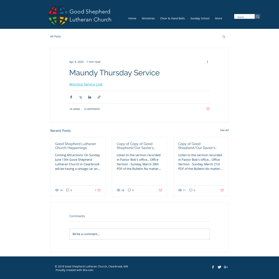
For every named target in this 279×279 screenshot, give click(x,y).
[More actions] (207, 61)
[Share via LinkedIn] (89, 97)
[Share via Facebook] (71, 97)
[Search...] (257, 16)
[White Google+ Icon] (226, 267)
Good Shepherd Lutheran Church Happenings (75, 146)
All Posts (55, 36)
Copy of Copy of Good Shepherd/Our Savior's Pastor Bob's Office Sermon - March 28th (138, 146)
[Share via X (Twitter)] (80, 97)
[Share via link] (99, 97)
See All (224, 130)
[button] (224, 36)
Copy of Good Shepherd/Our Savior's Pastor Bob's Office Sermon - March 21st (200, 146)
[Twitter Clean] (219, 267)
